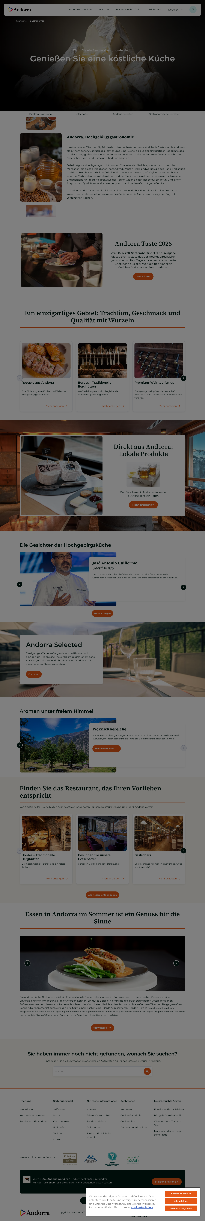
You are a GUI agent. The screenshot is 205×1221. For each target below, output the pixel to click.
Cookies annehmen (181, 1193)
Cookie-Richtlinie (142, 1207)
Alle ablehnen (181, 1201)
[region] (143, 1201)
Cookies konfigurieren (181, 1208)
